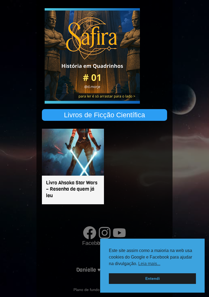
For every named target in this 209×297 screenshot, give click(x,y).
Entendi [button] (152, 278)
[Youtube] (119, 232)
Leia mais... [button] (149, 263)
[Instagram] (104, 232)
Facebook (94, 243)
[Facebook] (89, 232)
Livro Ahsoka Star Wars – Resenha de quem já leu (71, 189)
